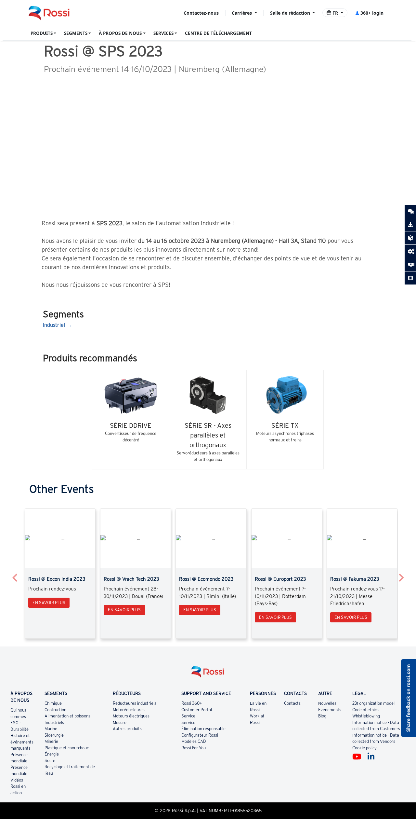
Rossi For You (193, 747)
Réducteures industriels (134, 703)
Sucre (50, 760)
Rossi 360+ (191, 703)
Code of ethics (365, 709)
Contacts (292, 703)
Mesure (119, 722)
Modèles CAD (193, 741)
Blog (322, 716)
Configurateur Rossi (199, 735)
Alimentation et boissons (67, 716)
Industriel (54, 325)
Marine (51, 728)
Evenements (329, 709)
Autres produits (127, 728)
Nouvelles (327, 703)
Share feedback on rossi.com (408, 698)
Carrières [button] (242, 13)
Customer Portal (196, 709)
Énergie (52, 754)
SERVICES (163, 33)
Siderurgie (54, 735)
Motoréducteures (129, 709)
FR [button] (335, 13)
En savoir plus (48, 602)
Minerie (51, 741)
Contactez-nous (201, 13)
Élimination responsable (203, 728)
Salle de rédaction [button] (290, 13)
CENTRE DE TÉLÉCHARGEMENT (218, 33)
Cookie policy (364, 747)
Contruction (55, 709)
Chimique (53, 703)
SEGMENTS (75, 33)
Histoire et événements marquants (21, 742)
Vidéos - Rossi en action (18, 786)
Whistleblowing (366, 716)
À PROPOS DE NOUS (120, 33)
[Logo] (208, 674)
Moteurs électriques (131, 716)
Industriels (54, 722)
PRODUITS (42, 33)
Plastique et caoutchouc (67, 747)
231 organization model (373, 703)
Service (188, 716)
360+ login (372, 13)
